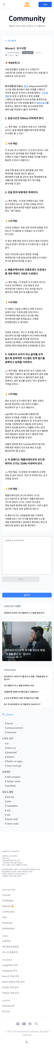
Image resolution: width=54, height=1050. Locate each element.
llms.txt (6, 1011)
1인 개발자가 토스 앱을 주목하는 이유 (19, 685)
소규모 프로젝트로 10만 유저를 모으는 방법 (21, 698)
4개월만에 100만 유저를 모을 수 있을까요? (21, 692)
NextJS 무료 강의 (10, 976)
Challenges (7, 900)
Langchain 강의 (10, 965)
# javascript (11, 752)
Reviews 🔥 (8, 906)
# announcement (14, 727)
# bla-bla (9, 797)
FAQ (4, 917)
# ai (7, 743)
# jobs (8, 801)
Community (27, 18)
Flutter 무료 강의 (10, 987)
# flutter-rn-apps (13, 761)
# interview (10, 732)
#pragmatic (27, 53)
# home (9, 723)
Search (9, 714)
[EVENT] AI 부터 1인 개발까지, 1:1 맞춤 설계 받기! (24, 613)
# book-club (11, 819)
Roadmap (7, 922)
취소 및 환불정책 (10, 952)
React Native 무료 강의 (13, 981)
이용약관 (6, 941)
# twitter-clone (12, 781)
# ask (7, 814)
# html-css (10, 748)
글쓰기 (27, 595)
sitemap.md (8, 1005)
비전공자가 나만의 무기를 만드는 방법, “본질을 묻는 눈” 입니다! (26, 678)
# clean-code (11, 823)
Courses (6, 895)
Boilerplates (8, 928)
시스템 (45, 92)
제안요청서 (41, 102)
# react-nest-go (13, 765)
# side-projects (12, 776)
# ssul (8, 810)
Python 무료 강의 (10, 993)
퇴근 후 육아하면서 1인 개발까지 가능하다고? (22, 704)
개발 (7, 96)
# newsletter (11, 805)
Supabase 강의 (9, 970)
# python (9, 756)
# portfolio (10, 785)
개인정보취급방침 (10, 946)
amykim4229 (13, 52)
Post (21, 579)
